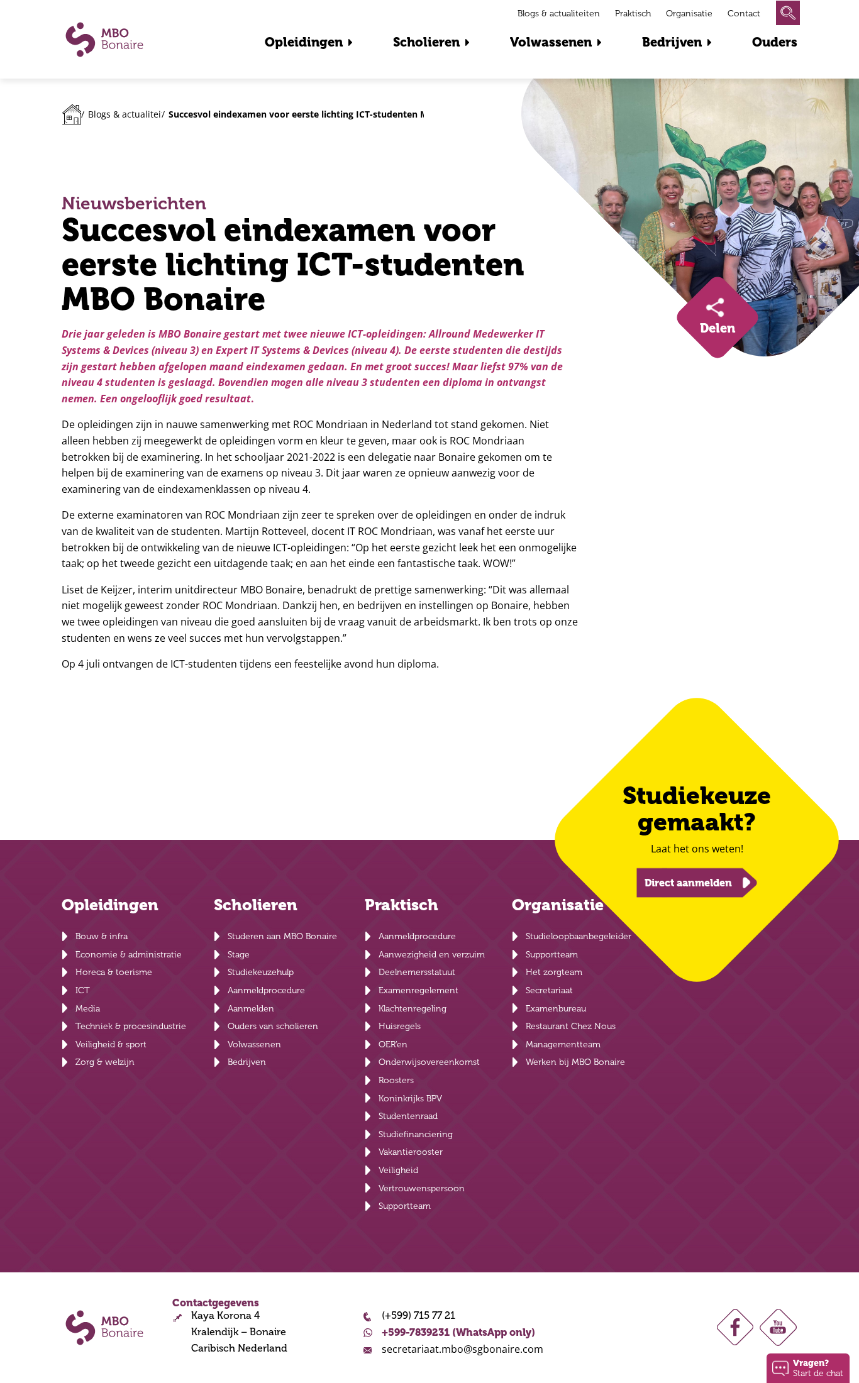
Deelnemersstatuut (417, 972)
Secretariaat (549, 990)
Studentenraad (408, 1116)
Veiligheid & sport (111, 1044)
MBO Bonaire (104, 39)
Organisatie (689, 13)
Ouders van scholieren (273, 1026)
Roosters (396, 1080)
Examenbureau (556, 1008)
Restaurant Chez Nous (571, 1026)
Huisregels (400, 1026)
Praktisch (633, 13)
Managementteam (563, 1044)
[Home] (72, 114)
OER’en (393, 1044)
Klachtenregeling (412, 1008)
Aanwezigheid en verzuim (432, 954)
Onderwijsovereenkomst (429, 1062)
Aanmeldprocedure (266, 990)
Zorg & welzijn (105, 1062)
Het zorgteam (554, 972)
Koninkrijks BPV (410, 1098)
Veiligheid (398, 1170)
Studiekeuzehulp (261, 972)
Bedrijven (672, 42)
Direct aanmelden (688, 882)
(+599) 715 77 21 (418, 1315)
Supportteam (405, 1206)
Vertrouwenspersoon (422, 1188)
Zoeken (788, 13)
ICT (82, 990)
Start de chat (818, 1367)
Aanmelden (251, 1008)
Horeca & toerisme (113, 972)
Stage (239, 954)
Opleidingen (304, 42)
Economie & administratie (128, 954)
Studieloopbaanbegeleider (578, 936)
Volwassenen (551, 42)
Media (87, 1008)
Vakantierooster (411, 1152)
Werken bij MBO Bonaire (575, 1062)
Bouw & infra (101, 936)
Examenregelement (418, 990)
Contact (744, 13)
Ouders (774, 42)
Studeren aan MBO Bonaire (282, 936)
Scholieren (426, 42)
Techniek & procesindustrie (130, 1026)
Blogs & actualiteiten (559, 13)
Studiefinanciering (416, 1134)
